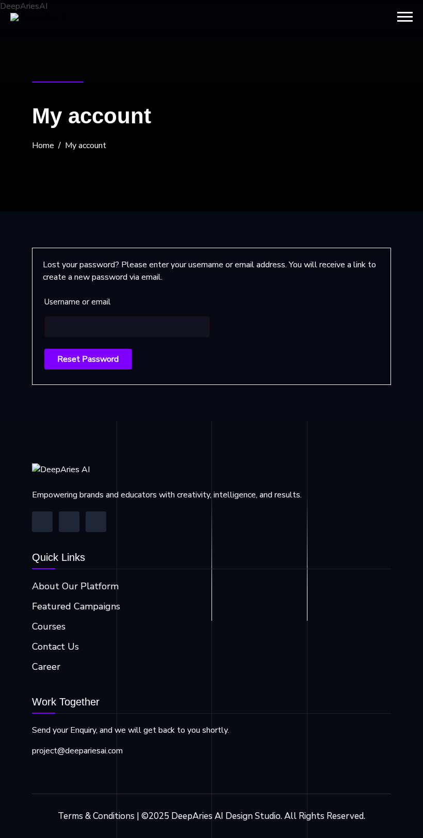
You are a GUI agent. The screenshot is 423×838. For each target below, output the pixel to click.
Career (46, 666)
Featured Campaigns (76, 606)
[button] (405, 16)
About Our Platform (75, 586)
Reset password (88, 359)
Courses (49, 626)
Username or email (77, 302)
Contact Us (55, 646)
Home (43, 145)
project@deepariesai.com (77, 750)
